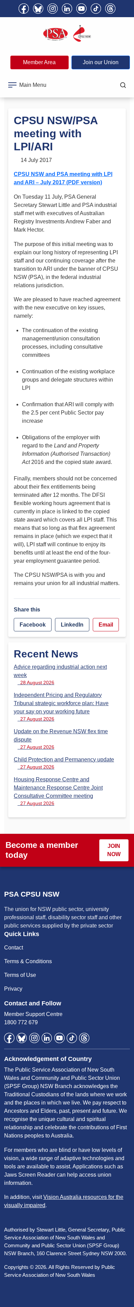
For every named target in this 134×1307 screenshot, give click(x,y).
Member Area (39, 62)
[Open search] (123, 85)
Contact (13, 947)
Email (106, 625)
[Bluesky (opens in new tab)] (38, 8)
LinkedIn (72, 625)
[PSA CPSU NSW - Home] (67, 34)
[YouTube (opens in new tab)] (81, 8)
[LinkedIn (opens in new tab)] (67, 8)
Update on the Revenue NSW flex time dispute (61, 739)
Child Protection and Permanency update (64, 763)
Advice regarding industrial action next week (60, 674)
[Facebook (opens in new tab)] (24, 8)
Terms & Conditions (28, 961)
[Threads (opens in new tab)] (110, 8)
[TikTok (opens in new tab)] (96, 8)
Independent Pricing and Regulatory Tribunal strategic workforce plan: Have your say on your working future (61, 707)
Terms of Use (20, 975)
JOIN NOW (114, 850)
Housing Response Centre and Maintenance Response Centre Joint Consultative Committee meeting (58, 791)
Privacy (13, 989)
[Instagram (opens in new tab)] (52, 8)
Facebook (33, 625)
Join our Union (101, 62)
